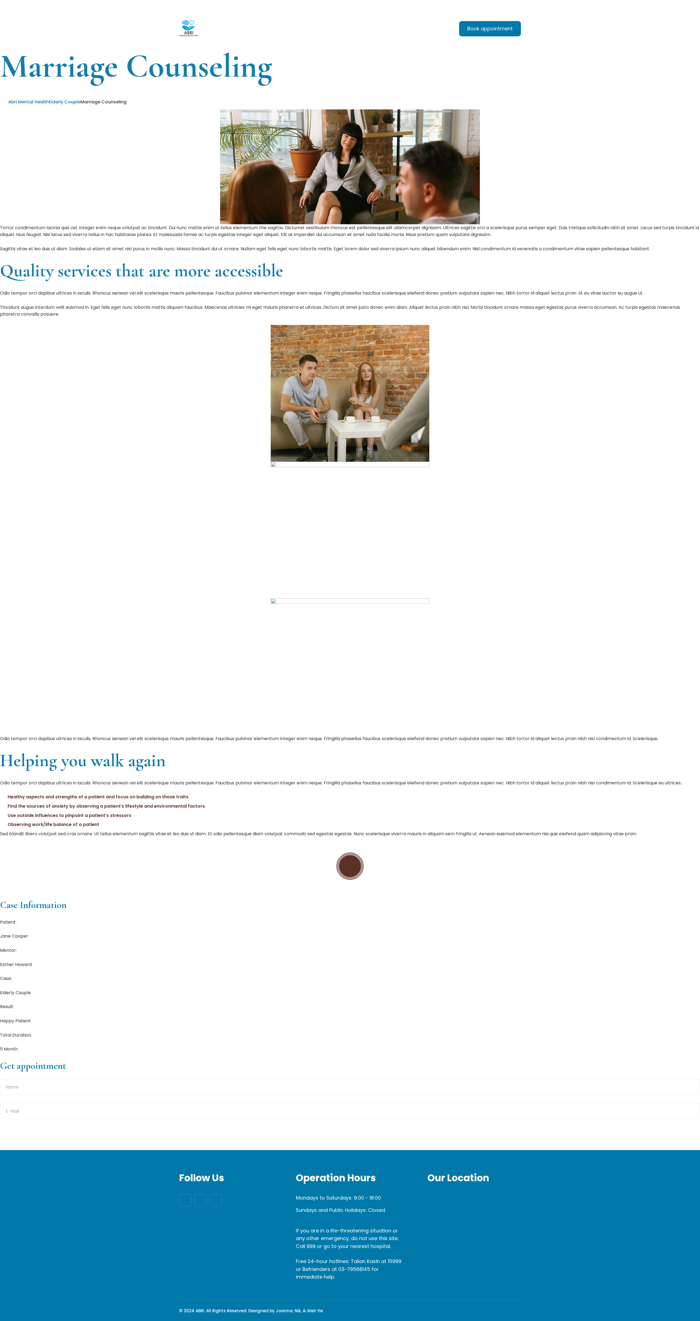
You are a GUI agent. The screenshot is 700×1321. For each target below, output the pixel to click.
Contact (428, 29)
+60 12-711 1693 (280, 7)
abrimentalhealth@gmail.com (216, 7)
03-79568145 (354, 1269)
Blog (398, 29)
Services (342, 29)
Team (373, 29)
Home (283, 29)
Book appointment (490, 28)
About (311, 29)
